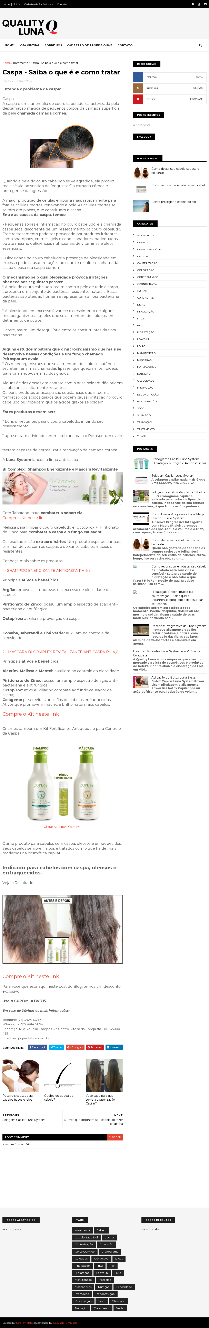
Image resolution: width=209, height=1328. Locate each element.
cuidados (144, 290)
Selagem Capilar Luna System (172, 475)
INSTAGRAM (152, 88)
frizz (140, 318)
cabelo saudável (149, 249)
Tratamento (20, 62)
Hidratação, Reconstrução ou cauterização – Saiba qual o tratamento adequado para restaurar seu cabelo (177, 598)
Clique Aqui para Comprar (63, 827)
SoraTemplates (24, 1322)
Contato (62, 4)
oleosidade (145, 380)
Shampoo (144, 415)
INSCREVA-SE (196, 99)
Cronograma (147, 283)
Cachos (142, 256)
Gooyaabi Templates (65, 1322)
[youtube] (199, 4)
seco (140, 408)
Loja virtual (29, 45)
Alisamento (145, 235)
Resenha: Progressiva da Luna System (178, 626)
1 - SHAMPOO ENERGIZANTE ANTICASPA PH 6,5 (46, 570)
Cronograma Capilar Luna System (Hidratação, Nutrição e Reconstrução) (178, 461)
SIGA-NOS (197, 88)
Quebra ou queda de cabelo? (58, 1097)
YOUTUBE (151, 99)
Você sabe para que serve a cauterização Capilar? (100, 1099)
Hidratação (146, 332)
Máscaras (144, 360)
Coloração (146, 270)
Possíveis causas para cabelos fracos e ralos (17, 1097)
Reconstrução (148, 394)
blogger (115, 1137)
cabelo (142, 242)
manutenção (146, 353)
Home (6, 4)
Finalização (145, 311)
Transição (144, 422)
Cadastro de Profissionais (38, 4)
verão (141, 435)
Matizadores (146, 366)
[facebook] (193, 4)
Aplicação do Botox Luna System (175, 677)
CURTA (199, 77)
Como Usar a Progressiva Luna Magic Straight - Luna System (178, 516)
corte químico (147, 277)
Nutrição (144, 373)
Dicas (141, 304)
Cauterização (147, 263)
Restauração (147, 401)
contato (125, 45)
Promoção (145, 387)
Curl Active (145, 297)
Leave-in (143, 339)
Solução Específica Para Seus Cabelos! (178, 492)
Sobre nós (53, 45)
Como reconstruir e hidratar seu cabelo (179, 185)
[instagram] (205, 4)
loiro (141, 346)
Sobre (16, 4)
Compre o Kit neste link (24, 518)
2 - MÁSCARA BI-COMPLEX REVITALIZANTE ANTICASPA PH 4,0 (60, 652)
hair (140, 325)
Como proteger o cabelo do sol (173, 202)
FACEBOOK (152, 77)
